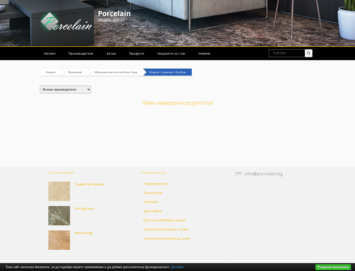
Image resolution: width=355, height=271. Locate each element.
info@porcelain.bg (111, 20)
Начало (50, 53)
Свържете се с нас (171, 53)
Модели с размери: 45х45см (167, 72)
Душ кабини (152, 211)
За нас (111, 53)
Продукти (136, 53)
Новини (204, 53)
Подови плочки (155, 183)
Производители (81, 53)
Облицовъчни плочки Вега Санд (115, 72)
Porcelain (114, 13)
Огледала (150, 202)
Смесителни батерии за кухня (166, 238)
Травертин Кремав (89, 184)
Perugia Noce (84, 208)
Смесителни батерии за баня (166, 229)
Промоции (75, 72)
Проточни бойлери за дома (164, 220)
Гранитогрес (153, 193)
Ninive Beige (84, 233)
